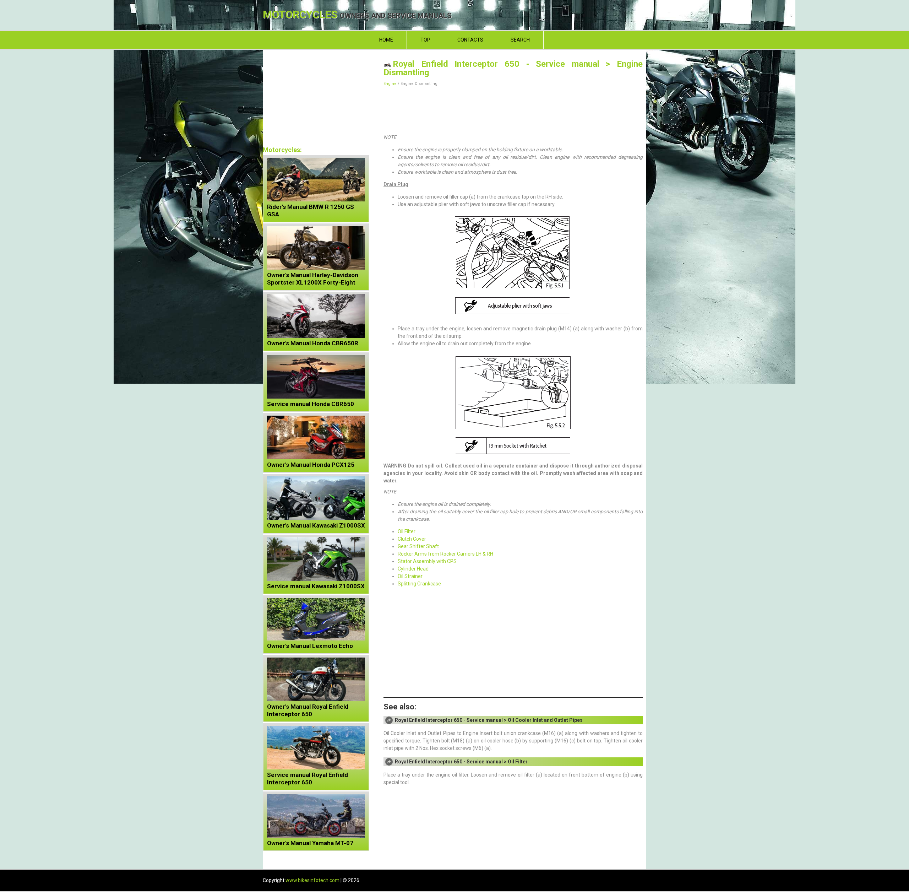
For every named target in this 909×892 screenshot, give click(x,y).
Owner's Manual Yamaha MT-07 (310, 843)
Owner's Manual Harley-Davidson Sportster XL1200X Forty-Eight (312, 278)
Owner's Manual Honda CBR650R (312, 343)
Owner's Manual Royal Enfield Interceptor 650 (307, 710)
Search (520, 40)
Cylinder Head (413, 569)
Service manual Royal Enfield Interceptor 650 (307, 778)
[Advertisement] (513, 108)
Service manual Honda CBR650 (310, 403)
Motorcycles (357, 15)
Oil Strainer (410, 576)
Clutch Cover (412, 539)
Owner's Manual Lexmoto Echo (310, 645)
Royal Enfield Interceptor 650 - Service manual (496, 64)
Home (386, 40)
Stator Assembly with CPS (427, 561)
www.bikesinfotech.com (312, 880)
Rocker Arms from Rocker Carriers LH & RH (445, 554)
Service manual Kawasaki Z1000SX (316, 586)
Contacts (470, 40)
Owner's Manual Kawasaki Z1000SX (316, 525)
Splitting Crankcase (419, 583)
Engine (390, 83)
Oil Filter (406, 531)
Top (425, 40)
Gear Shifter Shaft (418, 546)
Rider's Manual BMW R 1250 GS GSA (310, 210)
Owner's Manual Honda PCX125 (310, 464)
